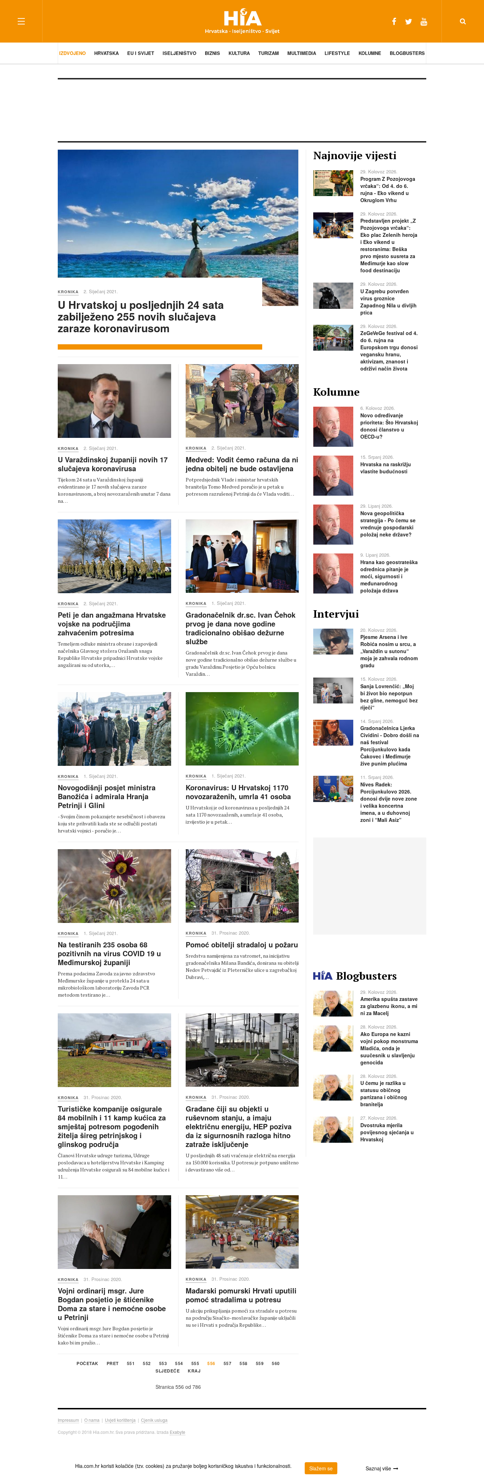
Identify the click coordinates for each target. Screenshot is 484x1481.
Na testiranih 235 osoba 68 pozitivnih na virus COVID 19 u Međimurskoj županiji (109, 953)
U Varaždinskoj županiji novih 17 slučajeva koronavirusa (113, 463)
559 (260, 1363)
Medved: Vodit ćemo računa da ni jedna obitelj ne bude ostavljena (242, 463)
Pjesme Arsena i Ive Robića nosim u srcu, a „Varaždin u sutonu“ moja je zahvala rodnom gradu (389, 651)
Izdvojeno (72, 53)
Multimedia (301, 53)
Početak (88, 1363)
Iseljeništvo (179, 53)
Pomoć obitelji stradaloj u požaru (242, 944)
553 (163, 1363)
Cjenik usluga (154, 1420)
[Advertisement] (242, 110)
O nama (92, 1420)
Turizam (268, 53)
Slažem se (321, 1468)
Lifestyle (337, 53)
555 (195, 1363)
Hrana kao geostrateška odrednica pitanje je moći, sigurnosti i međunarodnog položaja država (389, 576)
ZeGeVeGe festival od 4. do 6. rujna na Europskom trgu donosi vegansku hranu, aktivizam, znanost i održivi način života (389, 350)
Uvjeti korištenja (120, 1420)
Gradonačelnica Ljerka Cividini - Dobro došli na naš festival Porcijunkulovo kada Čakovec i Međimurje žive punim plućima (389, 745)
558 (244, 1363)
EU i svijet (140, 53)
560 (276, 1363)
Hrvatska (106, 53)
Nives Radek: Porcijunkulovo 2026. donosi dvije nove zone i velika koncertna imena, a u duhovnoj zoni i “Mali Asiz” (388, 802)
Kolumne (370, 53)
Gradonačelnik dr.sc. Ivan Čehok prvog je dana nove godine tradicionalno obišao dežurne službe (241, 627)
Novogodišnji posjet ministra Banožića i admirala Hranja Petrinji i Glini (107, 796)
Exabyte (177, 1432)
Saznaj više (378, 1468)
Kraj (194, 1371)
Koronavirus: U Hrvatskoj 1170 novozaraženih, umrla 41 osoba (238, 791)
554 (179, 1363)
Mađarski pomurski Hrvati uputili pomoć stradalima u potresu (241, 1294)
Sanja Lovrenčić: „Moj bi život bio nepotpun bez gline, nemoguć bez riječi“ (389, 697)
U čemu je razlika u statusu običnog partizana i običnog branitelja (383, 1093)
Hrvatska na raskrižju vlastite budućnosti (385, 468)
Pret (113, 1363)
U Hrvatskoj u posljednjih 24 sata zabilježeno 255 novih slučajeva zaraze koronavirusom (141, 316)
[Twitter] (408, 21)
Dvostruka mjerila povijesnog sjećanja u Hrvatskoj (387, 1132)
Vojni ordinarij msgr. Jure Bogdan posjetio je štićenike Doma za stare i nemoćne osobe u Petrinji (112, 1303)
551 (131, 1363)
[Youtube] (424, 21)
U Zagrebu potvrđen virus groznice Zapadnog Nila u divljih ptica (388, 302)
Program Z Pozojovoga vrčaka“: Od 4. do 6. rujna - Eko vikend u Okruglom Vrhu (387, 189)
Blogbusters (407, 53)
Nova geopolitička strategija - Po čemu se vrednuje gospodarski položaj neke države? (388, 524)
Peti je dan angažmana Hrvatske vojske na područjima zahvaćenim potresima (112, 623)
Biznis (212, 53)
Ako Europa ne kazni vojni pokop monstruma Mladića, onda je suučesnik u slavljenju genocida (389, 1048)
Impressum (68, 1420)
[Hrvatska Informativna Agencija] (242, 21)
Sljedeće (168, 1371)
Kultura (239, 53)
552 (147, 1363)
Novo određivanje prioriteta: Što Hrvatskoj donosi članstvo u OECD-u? (389, 426)
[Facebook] (394, 21)
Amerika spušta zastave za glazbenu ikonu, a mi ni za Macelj (389, 1006)
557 (228, 1363)
